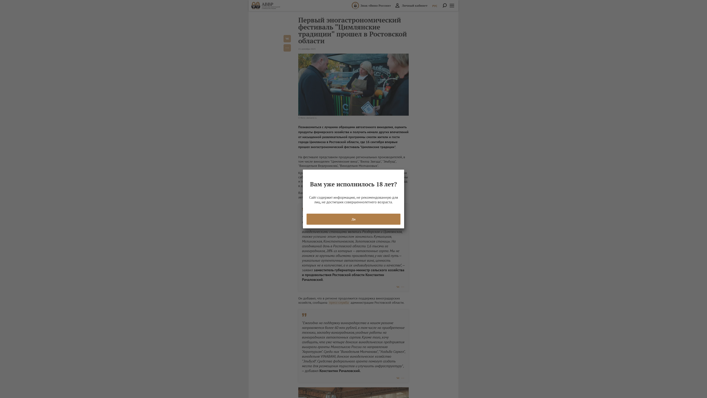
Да (354, 219)
